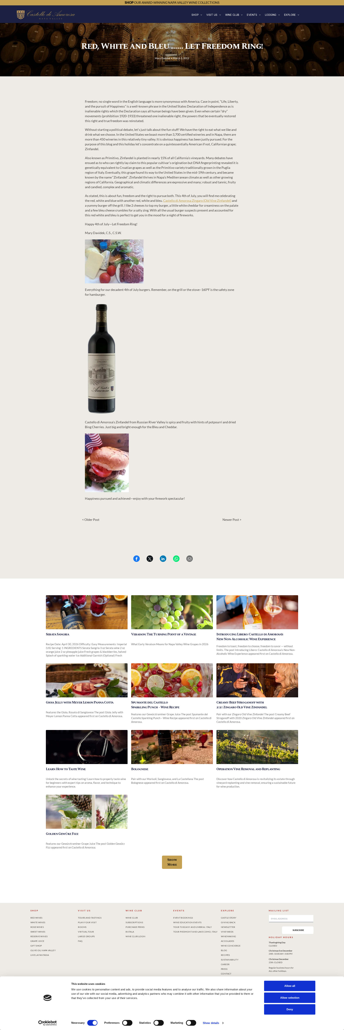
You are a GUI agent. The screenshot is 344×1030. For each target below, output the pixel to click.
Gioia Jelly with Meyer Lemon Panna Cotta (79, 702)
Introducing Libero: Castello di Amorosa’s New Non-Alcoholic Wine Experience (249, 637)
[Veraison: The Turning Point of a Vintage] (172, 612)
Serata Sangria (57, 634)
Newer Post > (232, 520)
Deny (289, 1009)
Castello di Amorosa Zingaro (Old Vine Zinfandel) (197, 201)
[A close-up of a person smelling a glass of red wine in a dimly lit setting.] (87, 747)
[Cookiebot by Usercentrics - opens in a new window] (47, 1023)
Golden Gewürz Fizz (62, 833)
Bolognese (139, 769)
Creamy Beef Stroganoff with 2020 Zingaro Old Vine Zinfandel (241, 705)
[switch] (127, 1023)
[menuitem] (196, 15)
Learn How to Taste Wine (66, 769)
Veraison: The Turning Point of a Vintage (163, 634)
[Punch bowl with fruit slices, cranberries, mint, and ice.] (172, 680)
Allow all (289, 985)
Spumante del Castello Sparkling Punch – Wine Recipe (155, 705)
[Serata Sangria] (87, 612)
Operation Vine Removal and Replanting (248, 769)
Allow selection (289, 997)
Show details (211, 1022)
